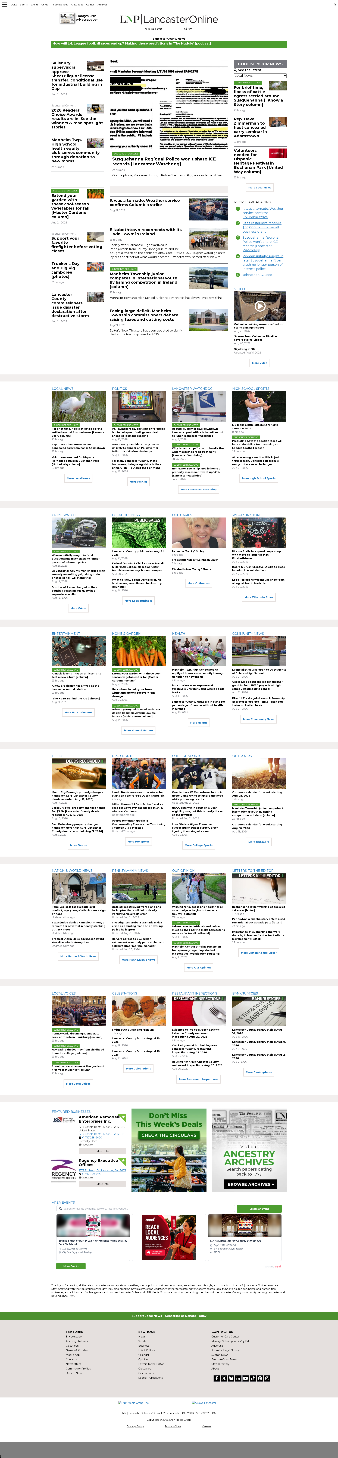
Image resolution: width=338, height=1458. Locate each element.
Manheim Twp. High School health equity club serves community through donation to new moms (75, 150)
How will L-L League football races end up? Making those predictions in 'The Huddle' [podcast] (132, 43)
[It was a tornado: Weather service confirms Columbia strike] (208, 209)
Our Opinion (183, 871)
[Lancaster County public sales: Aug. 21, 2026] (139, 532)
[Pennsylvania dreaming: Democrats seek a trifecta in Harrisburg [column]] (79, 1011)
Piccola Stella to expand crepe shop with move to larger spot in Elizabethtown (256, 555)
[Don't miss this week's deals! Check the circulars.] (169, 1150)
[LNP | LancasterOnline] (169, 19)
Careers (206, 1426)
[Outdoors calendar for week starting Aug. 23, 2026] (259, 773)
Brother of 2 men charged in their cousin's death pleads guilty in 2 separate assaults (74, 591)
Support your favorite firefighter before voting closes (76, 245)
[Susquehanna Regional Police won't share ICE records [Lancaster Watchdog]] (169, 104)
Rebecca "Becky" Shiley (188, 551)
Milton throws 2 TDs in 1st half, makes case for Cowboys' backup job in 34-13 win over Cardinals (138, 808)
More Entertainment (78, 712)
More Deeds (78, 845)
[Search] (335, 4)
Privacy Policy (135, 1426)
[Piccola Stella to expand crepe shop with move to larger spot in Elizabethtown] (259, 532)
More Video (259, 363)
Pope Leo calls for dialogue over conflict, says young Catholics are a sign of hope (79, 910)
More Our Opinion (199, 967)
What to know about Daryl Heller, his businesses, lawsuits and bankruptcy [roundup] (137, 583)
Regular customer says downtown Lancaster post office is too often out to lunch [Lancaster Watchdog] (197, 432)
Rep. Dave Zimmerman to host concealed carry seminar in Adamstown (250, 127)
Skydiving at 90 (244, 349)
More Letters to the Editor (259, 952)
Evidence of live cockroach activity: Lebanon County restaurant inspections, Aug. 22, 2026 (196, 1033)
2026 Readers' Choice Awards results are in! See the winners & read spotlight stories (77, 119)
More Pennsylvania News (138, 959)
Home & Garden (126, 634)
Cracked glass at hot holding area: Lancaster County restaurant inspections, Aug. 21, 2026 (195, 1049)
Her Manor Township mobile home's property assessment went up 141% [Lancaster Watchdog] (196, 472)
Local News (63, 389)
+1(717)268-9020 (92, 1137)
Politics (119, 389)
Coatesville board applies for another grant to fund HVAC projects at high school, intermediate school (257, 685)
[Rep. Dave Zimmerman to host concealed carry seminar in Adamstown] (278, 122)
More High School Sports (259, 478)
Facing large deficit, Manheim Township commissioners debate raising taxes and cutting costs (144, 315)
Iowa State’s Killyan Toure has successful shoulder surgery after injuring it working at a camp (195, 828)
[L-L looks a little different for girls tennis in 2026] (259, 406)
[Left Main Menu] (4, 4)
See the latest (249, 70)
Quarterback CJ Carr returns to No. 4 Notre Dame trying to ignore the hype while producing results (197, 796)
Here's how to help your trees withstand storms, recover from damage (133, 693)
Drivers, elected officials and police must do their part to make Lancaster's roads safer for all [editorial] (198, 930)
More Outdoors (258, 842)
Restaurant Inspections (194, 993)
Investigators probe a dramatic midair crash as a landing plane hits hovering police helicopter (137, 926)
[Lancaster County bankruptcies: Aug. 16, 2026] (259, 1011)
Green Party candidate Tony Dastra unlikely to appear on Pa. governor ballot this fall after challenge (135, 448)
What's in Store (246, 515)
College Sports (186, 756)
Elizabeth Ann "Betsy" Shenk (191, 569)
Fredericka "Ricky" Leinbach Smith (195, 559)
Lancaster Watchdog (192, 389)
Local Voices (64, 993)
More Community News (258, 719)
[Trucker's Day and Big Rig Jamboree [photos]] (95, 266)
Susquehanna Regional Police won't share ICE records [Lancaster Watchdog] (164, 161)
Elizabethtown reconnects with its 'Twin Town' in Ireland (146, 231)
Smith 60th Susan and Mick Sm (133, 1029)
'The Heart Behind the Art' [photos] (76, 698)
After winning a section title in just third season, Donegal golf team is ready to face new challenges (255, 461)
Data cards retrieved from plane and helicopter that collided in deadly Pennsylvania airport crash (136, 910)
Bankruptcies (245, 993)
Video (239, 289)
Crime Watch (64, 515)
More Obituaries (198, 583)
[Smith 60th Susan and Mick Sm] (139, 1011)
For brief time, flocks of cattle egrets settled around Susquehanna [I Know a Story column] (258, 96)
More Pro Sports (138, 841)
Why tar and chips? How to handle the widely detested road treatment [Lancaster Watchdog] (198, 452)
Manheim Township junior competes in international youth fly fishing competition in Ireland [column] (143, 280)
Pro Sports (122, 756)
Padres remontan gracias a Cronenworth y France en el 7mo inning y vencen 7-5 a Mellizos (138, 824)
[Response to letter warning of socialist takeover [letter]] (259, 888)
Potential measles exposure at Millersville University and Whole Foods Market (198, 689)
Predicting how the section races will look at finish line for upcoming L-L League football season (257, 444)
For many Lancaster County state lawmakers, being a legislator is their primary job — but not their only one (136, 464)
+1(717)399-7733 (92, 1174)
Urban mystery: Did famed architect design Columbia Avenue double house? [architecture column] (136, 713)
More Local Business (138, 600)
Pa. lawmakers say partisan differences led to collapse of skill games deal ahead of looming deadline (138, 432)
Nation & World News (72, 871)
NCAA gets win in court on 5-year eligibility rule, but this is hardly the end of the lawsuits (198, 811)
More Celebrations (138, 1068)
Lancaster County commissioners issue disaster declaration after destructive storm (70, 305)
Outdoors (242, 756)
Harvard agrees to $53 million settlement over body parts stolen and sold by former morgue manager (138, 942)
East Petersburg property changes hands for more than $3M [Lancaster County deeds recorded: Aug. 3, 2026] (77, 828)
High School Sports (250, 389)
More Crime (78, 608)
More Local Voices (78, 1083)
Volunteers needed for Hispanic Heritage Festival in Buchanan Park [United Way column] (258, 161)
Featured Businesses (71, 1112)
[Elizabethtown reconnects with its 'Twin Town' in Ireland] (208, 239)
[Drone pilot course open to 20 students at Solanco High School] (259, 651)
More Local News (259, 187)
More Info (102, 1151)
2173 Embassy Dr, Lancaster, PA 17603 (102, 1170)
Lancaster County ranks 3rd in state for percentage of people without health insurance (198, 705)
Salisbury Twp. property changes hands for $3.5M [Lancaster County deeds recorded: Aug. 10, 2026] (78, 811)
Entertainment (66, 634)
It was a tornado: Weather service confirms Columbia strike (145, 202)
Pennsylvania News (130, 871)
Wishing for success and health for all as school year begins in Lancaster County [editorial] (197, 910)
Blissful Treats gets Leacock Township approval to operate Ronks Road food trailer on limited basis (258, 702)
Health (178, 634)
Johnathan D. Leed (257, 275)
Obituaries (182, 515)
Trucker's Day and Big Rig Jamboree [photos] (65, 270)
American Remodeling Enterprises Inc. (102, 1119)
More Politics (138, 481)
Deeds (57, 756)
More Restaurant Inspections (198, 1079)
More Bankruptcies (259, 1072)
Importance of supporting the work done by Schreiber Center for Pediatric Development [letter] (258, 935)
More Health (198, 722)
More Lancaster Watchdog (199, 489)
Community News (248, 634)
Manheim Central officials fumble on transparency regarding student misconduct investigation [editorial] (196, 950)
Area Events (63, 1202)
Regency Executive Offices (98, 1162)
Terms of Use (173, 1426)
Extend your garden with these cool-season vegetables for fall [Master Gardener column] (70, 206)
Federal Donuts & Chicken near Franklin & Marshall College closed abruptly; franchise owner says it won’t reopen (138, 567)
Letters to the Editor (253, 871)
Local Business (126, 515)
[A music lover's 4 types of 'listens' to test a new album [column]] (79, 651)
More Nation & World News (78, 956)
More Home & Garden (138, 730)
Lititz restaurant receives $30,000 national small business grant (262, 227)
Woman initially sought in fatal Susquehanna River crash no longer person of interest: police (263, 262)
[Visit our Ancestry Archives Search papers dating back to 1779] (249, 1150)
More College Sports (198, 845)
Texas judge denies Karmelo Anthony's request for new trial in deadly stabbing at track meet (78, 926)
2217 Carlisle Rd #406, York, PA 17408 (101, 1134)
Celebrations (124, 993)
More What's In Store (259, 597)
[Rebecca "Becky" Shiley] (199, 532)
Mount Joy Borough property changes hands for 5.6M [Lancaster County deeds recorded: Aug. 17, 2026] (77, 796)
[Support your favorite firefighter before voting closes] (95, 237)
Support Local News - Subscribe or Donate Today (169, 1316)
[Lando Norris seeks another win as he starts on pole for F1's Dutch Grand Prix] (139, 773)
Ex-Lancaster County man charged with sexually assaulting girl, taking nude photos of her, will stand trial (78, 574)
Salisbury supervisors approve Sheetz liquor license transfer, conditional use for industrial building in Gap (77, 76)
